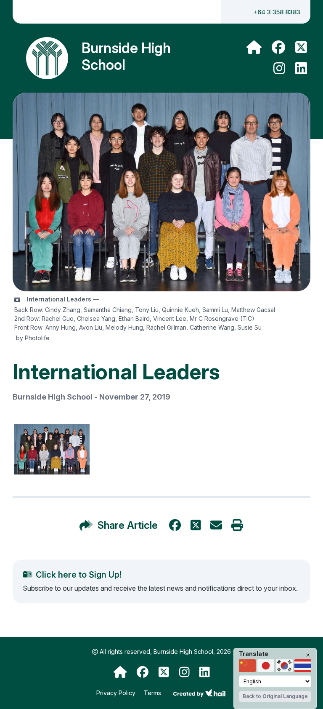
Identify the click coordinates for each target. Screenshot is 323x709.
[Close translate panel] (308, 655)
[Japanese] (265, 665)
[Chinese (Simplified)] (247, 665)
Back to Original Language (275, 696)
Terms (153, 692)
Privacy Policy (116, 692)
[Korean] (284, 665)
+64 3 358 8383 (276, 12)
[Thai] (302, 665)
